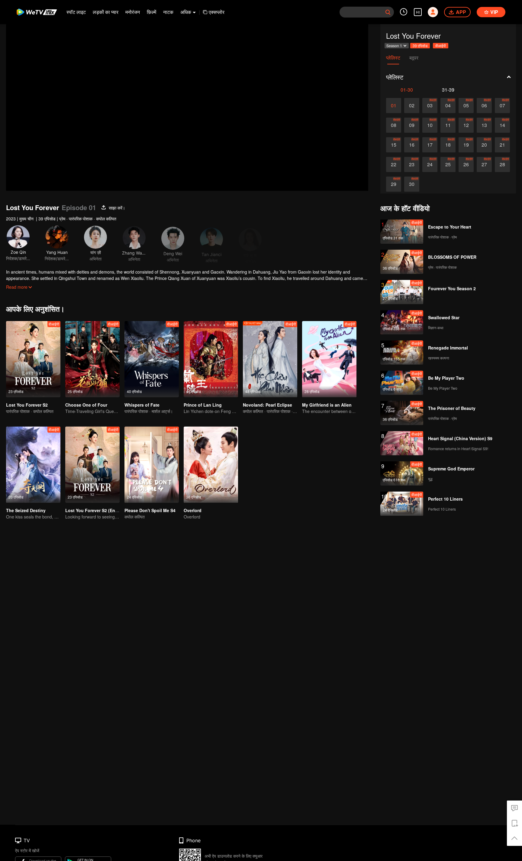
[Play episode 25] (448, 164)
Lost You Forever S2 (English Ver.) (100, 510)
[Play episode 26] (466, 164)
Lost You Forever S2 (27, 405)
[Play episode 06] (484, 105)
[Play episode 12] (466, 125)
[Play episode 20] (484, 144)
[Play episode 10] (429, 125)
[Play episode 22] (393, 164)
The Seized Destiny (26, 510)
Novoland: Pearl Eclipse (267, 405)
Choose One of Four (86, 405)
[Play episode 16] (411, 144)
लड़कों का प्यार (105, 11)
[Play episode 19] (466, 144)
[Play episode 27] (484, 164)
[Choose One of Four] (92, 359)
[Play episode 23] (411, 164)
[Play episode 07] (502, 105)
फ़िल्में (151, 11)
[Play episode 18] (448, 144)
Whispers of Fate (142, 405)
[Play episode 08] (393, 125)
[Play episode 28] (502, 164)
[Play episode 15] (393, 144)
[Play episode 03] (429, 105)
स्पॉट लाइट (76, 11)
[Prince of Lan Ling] (211, 359)
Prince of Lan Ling (203, 405)
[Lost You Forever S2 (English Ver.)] (92, 465)
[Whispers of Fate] (151, 359)
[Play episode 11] (448, 125)
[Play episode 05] (466, 105)
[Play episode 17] (429, 144)
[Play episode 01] (393, 105)
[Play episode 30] (411, 184)
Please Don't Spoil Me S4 (150, 510)
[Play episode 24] (429, 164)
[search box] (388, 12)
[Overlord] (211, 465)
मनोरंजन (132, 11)
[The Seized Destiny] (33, 465)
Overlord (192, 510)
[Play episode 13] (484, 125)
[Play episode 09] (411, 125)
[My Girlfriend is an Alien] (329, 359)
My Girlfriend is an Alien (327, 405)
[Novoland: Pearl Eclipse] (270, 359)
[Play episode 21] (502, 144)
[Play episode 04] (448, 105)
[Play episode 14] (502, 125)
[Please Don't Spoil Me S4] (151, 465)
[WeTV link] (37, 12)
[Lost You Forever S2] (33, 359)
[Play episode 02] (411, 105)
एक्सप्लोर (216, 11)
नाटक (168, 11)
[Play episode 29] (393, 184)
